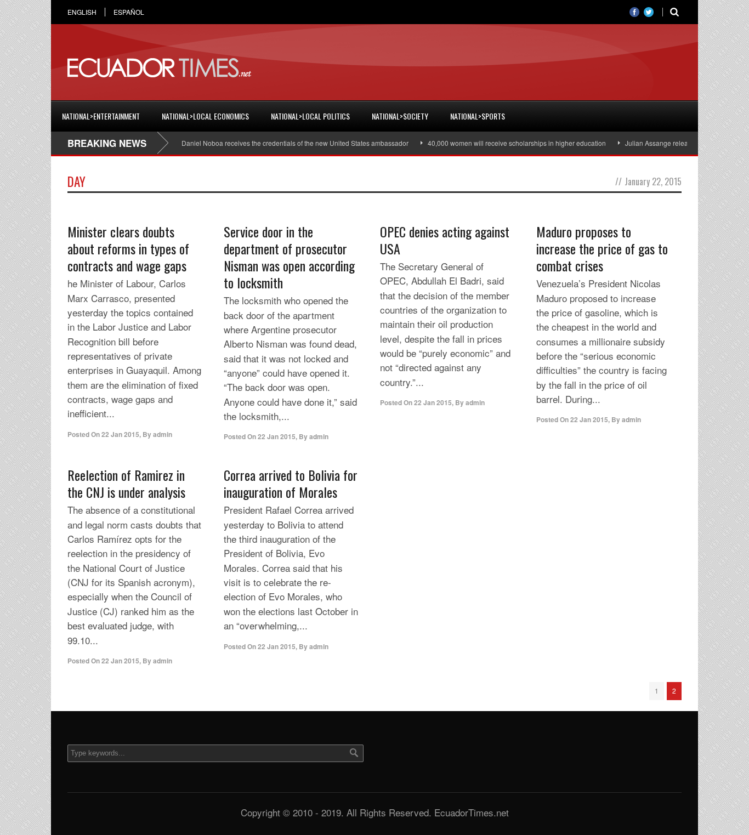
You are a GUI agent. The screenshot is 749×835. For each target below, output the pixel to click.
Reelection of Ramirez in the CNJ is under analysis (126, 483)
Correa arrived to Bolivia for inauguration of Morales (291, 483)
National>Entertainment (101, 116)
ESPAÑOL (129, 12)
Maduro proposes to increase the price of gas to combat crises (602, 248)
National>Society (400, 116)
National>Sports (477, 116)
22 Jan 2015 (120, 434)
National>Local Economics (205, 116)
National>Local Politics (310, 116)
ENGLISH (82, 12)
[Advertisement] (482, 68)
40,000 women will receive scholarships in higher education (504, 142)
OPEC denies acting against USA (444, 239)
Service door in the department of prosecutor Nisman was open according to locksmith (289, 257)
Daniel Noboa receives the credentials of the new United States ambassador (281, 142)
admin (162, 434)
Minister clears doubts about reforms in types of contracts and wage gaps (128, 248)
